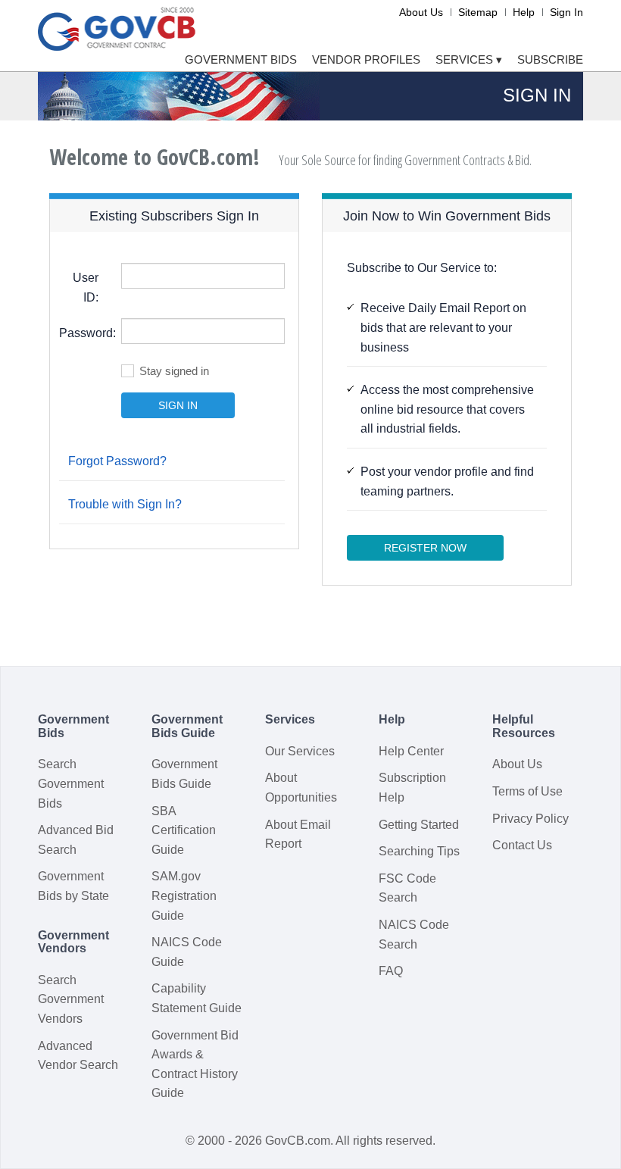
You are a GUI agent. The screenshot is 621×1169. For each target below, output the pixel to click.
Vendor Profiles (366, 59)
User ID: (85, 287)
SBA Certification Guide (183, 830)
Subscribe (550, 59)
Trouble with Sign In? (125, 504)
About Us (421, 12)
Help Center (411, 751)
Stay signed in (174, 370)
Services (468, 59)
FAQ (391, 970)
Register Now (425, 548)
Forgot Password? (117, 461)
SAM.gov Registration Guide (184, 895)
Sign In (566, 12)
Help (524, 12)
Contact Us (522, 845)
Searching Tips (419, 851)
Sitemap (478, 12)
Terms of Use (527, 791)
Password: (84, 333)
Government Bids (241, 59)
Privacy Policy (530, 818)
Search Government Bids (71, 783)
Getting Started (419, 824)
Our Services (300, 751)
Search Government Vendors (71, 999)
